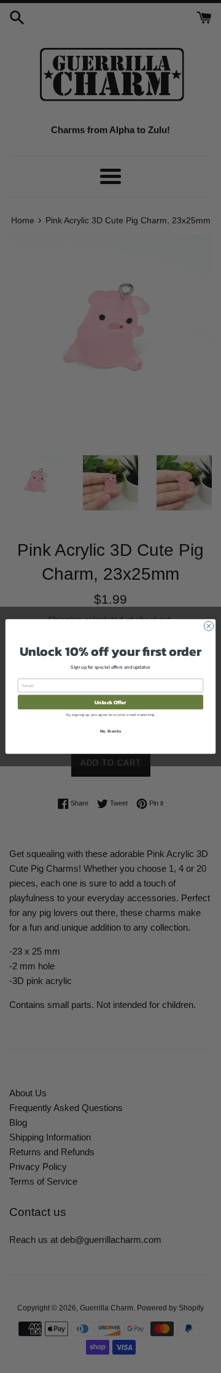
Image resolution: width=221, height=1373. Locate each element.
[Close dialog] (208, 626)
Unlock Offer (110, 702)
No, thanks (111, 731)
